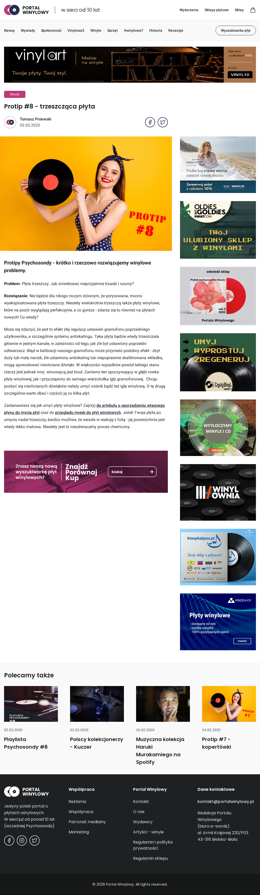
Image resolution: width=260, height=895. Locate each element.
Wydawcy (143, 822)
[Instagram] (22, 840)
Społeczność (51, 30)
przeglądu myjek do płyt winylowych (88, 412)
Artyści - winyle (148, 832)
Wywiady (28, 30)
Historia (155, 30)
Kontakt (141, 801)
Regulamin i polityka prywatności (153, 845)
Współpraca (81, 812)
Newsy (9, 30)
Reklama (77, 801)
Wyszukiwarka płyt (236, 30)
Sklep (239, 10)
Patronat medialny (87, 822)
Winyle (95, 30)
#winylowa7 (133, 30)
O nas (138, 812)
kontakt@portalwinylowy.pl (226, 801)
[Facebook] (9, 840)
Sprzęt (112, 30)
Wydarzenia (189, 10)
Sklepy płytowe (217, 10)
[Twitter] (34, 840)
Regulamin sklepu (150, 858)
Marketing (79, 832)
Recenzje (175, 30)
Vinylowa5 (76, 30)
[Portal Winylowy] (26, 10)
